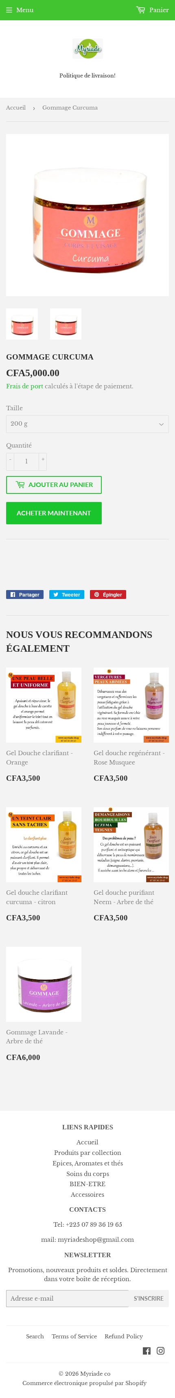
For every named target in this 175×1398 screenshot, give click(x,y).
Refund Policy (124, 1336)
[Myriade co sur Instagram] (161, 1352)
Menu (24, 10)
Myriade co (95, 1373)
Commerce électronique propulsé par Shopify (84, 1383)
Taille (14, 408)
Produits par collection (87, 1153)
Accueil (16, 107)
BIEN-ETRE (87, 1184)
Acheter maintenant (54, 513)
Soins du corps (87, 1174)
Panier (158, 10)
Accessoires (87, 1194)
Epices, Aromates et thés (87, 1163)
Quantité (19, 445)
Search (35, 1336)
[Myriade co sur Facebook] (146, 1352)
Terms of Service (74, 1336)
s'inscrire (149, 1298)
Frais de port (24, 386)
